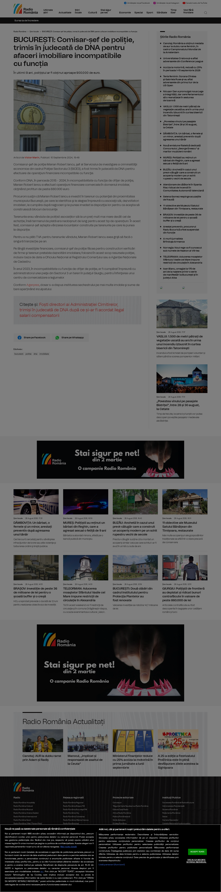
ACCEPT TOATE (197, 852)
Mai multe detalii (68, 847)
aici (41, 872)
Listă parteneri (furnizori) (112, 864)
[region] (110, 858)
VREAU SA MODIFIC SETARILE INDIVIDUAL (196, 861)
